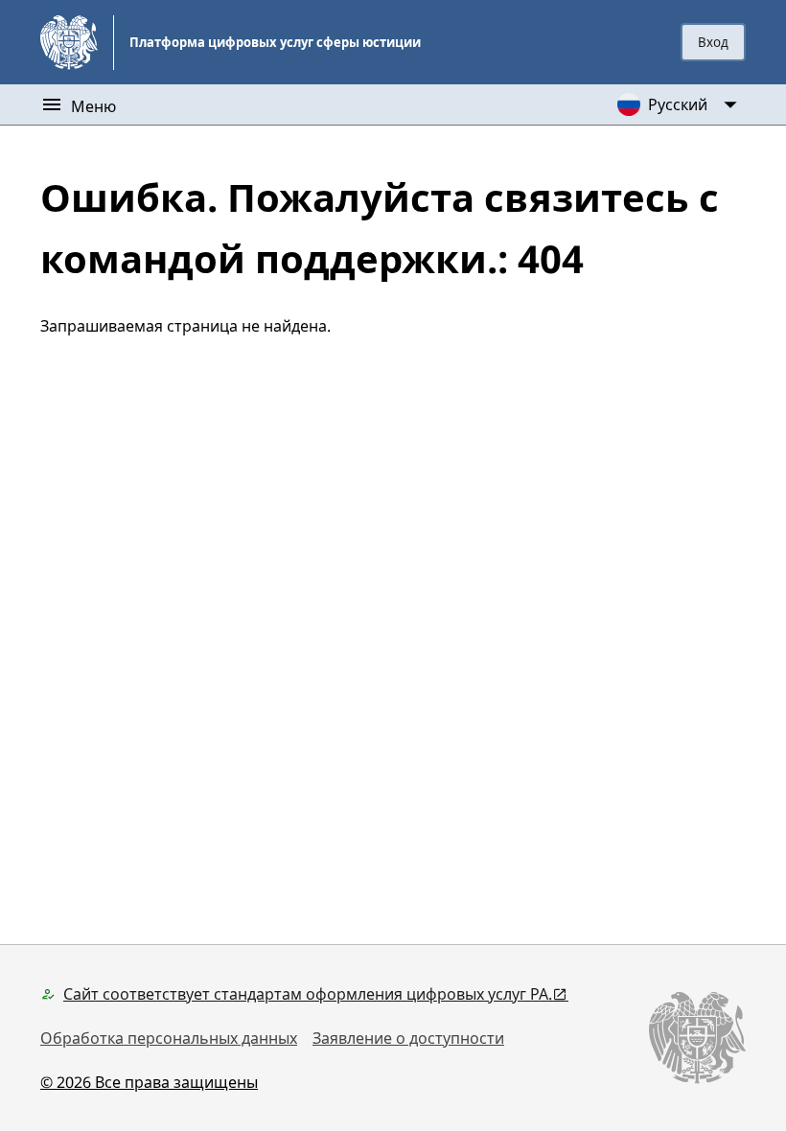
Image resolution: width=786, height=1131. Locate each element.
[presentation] (713, 42)
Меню (93, 106)
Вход (713, 42)
